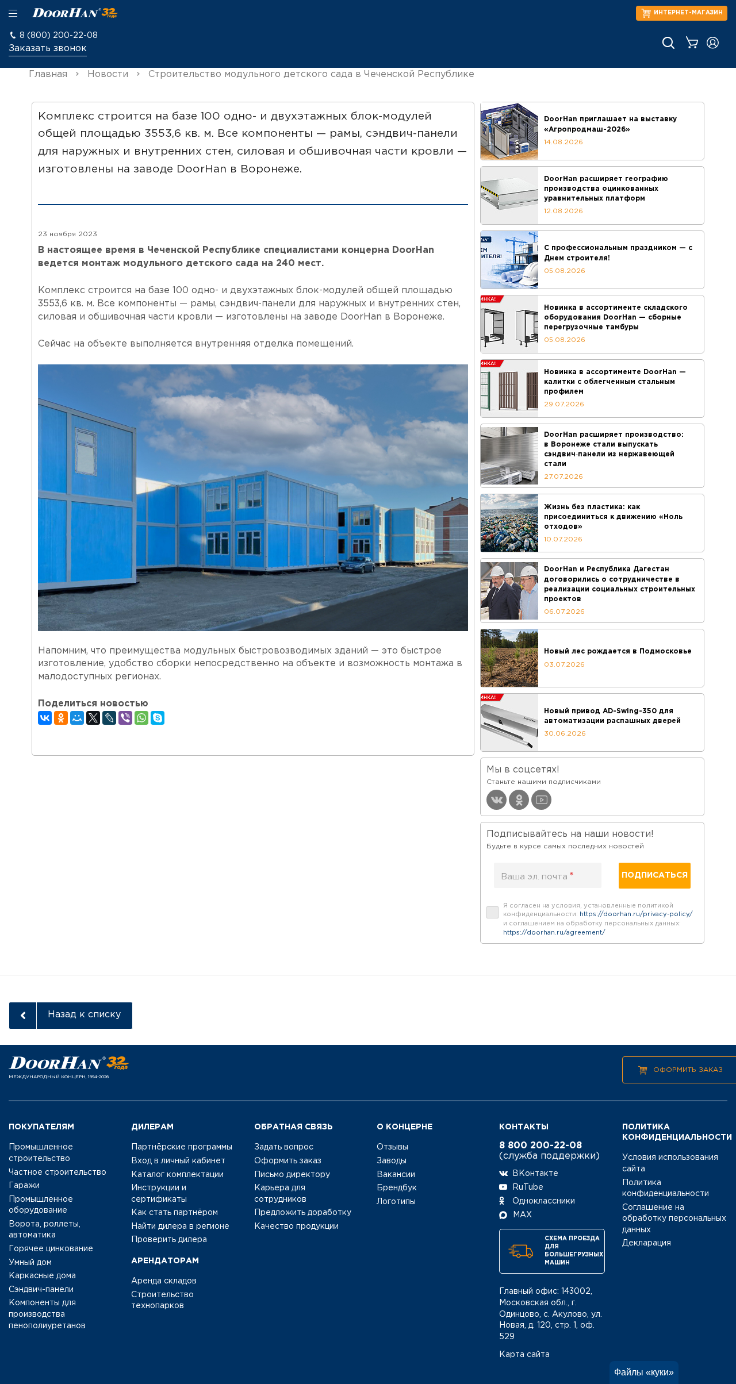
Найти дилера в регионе (180, 1226)
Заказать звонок (48, 48)
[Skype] (157, 718)
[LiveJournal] (109, 718)
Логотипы (396, 1201)
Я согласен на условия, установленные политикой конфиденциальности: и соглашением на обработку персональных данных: (598, 919)
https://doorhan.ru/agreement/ (554, 933)
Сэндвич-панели (41, 1289)
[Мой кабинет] (713, 43)
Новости (107, 74)
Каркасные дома (42, 1275)
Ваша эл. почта (537, 876)
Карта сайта (524, 1354)
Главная (48, 74)
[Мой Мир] (77, 718)
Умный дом (30, 1262)
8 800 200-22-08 (540, 1145)
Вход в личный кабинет (178, 1161)
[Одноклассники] (61, 718)
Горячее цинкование (51, 1248)
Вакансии (396, 1174)
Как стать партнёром (174, 1212)
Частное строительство (57, 1172)
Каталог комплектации (177, 1174)
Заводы (392, 1161)
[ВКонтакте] (45, 718)
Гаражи (24, 1185)
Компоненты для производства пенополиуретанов (47, 1314)
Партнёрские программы (181, 1147)
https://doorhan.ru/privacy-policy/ (636, 914)
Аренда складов (164, 1281)
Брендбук (397, 1188)
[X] (93, 718)
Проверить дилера (169, 1239)
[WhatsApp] (141, 718)
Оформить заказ (688, 1070)
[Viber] (125, 718)
